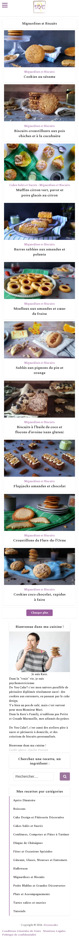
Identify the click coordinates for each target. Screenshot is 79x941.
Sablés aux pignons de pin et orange (39, 370)
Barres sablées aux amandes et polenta (39, 252)
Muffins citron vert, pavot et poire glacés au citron (39, 192)
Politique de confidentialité (19, 935)
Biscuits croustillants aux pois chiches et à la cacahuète (39, 133)
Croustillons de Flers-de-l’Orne (39, 540)
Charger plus (39, 613)
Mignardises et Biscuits (39, 72)
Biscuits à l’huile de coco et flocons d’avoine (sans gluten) (39, 429)
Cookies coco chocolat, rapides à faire (40, 597)
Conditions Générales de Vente (21, 931)
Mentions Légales (54, 931)
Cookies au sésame (39, 76)
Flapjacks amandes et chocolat (40, 486)
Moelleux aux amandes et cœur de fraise (39, 311)
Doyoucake (51, 925)
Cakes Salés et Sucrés (23, 185)
